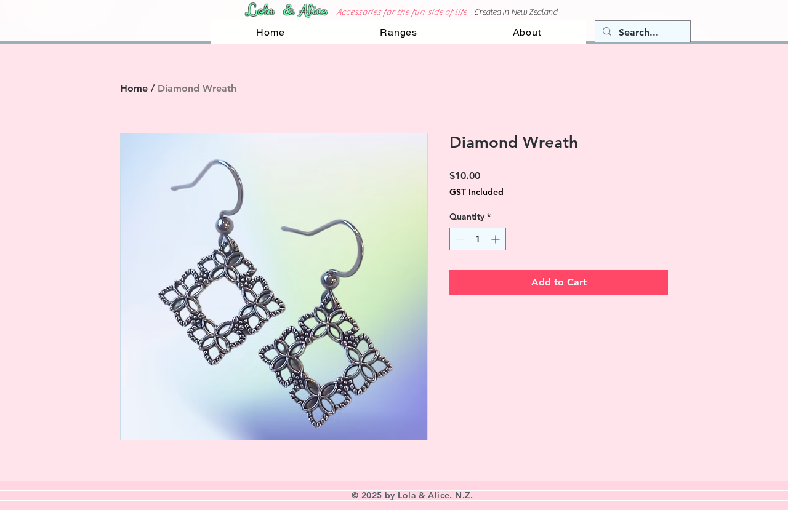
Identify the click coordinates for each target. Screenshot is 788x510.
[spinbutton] (478, 239)
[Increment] (496, 239)
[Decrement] (459, 239)
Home (134, 88)
